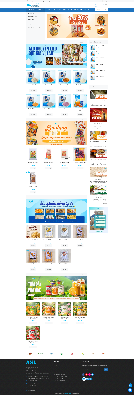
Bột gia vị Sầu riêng (80, 84)
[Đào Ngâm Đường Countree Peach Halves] (48, 309)
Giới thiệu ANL (57, 366)
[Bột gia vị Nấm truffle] (48, 100)
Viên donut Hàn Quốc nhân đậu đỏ (33, 240)
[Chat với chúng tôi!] (130, 390)
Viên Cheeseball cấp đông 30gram (64, 264)
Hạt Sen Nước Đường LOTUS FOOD (64, 318)
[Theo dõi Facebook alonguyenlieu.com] (98, 1)
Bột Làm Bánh (31, 22)
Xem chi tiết (33, 90)
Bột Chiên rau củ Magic (33, 162)
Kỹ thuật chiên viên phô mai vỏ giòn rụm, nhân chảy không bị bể (98, 101)
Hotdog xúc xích (49, 263)
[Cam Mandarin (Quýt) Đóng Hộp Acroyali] (33, 309)
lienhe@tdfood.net (31, 390)
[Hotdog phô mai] (33, 256)
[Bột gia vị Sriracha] (48, 76)
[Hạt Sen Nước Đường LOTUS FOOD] (64, 309)
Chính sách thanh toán (58, 378)
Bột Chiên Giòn (31, 19)
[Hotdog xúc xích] (48, 256)
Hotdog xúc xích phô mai (80, 239)
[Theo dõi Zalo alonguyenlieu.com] (92, 374)
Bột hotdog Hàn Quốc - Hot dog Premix (80, 163)
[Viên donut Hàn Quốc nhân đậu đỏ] (33, 231)
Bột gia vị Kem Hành (33, 84)
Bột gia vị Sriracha (48, 84)
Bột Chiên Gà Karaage (48, 162)
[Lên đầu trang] (132, 381)
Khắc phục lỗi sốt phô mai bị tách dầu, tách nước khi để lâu (98, 142)
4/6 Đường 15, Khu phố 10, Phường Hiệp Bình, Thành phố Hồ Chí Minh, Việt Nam (44, 1)
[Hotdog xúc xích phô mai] (80, 231)
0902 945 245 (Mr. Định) (32, 380)
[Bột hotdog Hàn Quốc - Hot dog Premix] (80, 154)
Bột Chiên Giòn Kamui (64, 162)
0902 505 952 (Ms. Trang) (32, 388)
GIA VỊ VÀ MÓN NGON (75, 9)
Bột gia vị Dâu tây (64, 108)
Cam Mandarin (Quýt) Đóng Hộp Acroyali (32, 318)
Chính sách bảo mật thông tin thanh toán (62, 372)
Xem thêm (105, 81)
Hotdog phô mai (33, 263)
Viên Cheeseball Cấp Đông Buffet (48, 240)
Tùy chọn (48, 245)
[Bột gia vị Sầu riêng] (80, 76)
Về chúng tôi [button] (57, 361)
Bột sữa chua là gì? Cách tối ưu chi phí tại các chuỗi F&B (98, 178)
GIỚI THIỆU (51, 9)
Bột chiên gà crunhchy (33, 186)
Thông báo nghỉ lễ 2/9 (98, 123)
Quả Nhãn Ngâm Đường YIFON (80, 318)
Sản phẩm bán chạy (95, 42)
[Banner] (56, 55)
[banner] (98, 220)
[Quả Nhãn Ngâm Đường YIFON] (80, 309)
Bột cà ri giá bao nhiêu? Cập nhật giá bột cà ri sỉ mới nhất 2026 (98, 160)
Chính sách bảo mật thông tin (59, 370)
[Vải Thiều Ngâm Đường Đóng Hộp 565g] (33, 333)
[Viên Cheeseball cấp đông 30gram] (64, 256)
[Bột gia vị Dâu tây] (64, 100)
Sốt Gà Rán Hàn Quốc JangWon (34, 27)
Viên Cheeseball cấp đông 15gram (64, 240)
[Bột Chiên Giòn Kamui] (64, 154)
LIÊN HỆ (85, 9)
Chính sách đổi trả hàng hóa (59, 380)
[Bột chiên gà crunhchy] (33, 178)
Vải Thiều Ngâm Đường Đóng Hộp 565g (33, 342)
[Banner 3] (56, 210)
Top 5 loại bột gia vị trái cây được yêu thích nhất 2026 (98, 196)
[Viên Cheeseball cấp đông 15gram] (64, 231)
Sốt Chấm (30, 25)
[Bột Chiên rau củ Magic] (33, 154)
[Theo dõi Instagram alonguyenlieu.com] (89, 374)
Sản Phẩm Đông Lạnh (32, 16)
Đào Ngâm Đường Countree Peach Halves (48, 318)
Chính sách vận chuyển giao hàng (60, 376)
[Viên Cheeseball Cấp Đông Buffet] (48, 231)
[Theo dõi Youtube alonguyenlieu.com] (101, 1)
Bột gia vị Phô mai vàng (33, 108)
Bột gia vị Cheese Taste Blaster (80, 109)
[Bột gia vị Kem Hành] (33, 76)
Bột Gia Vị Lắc (31, 13)
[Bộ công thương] (87, 379)
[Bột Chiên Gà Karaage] (48, 154)
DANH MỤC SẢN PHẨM (61, 9)
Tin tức (92, 87)
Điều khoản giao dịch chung (59, 374)
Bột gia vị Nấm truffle (48, 108)
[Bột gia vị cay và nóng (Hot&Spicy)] (64, 76)
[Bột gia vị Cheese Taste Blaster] (80, 100)
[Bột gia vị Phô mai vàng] (33, 100)
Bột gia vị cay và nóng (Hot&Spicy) (64, 85)
